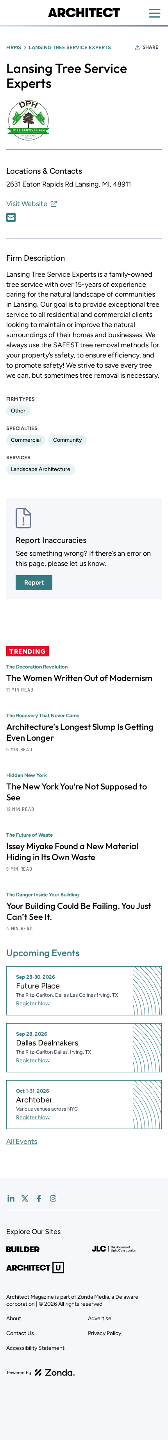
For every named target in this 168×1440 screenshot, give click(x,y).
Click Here (11, 217)
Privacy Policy (104, 1333)
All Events (21, 1141)
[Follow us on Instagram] (53, 1198)
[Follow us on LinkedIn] (11, 1198)
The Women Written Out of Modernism (79, 677)
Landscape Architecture (40, 469)
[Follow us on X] (25, 1198)
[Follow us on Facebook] (39, 1198)
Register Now (33, 1003)
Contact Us (20, 1333)
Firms (13, 47)
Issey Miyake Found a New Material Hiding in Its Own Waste (72, 851)
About (13, 1318)
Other (18, 410)
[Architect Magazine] (84, 12)
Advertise (99, 1318)
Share (150, 47)
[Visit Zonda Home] (41, 1372)
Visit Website (26, 203)
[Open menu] (155, 13)
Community (67, 440)
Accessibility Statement (35, 1348)
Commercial (26, 440)
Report (34, 582)
